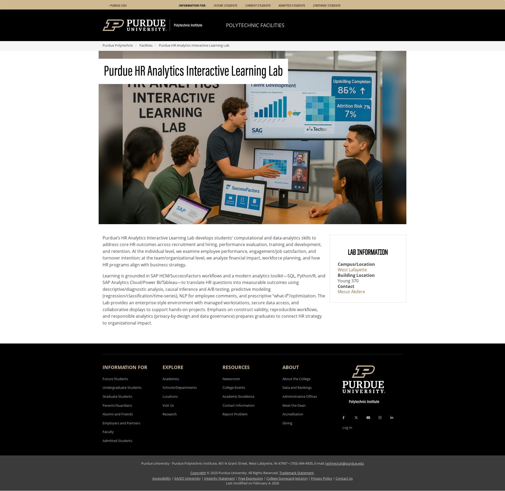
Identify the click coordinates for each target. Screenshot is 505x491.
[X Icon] (357, 417)
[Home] (162, 25)
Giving (287, 423)
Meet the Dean (294, 405)
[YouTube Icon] (368, 417)
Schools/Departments (180, 387)
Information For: (192, 5)
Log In (347, 427)
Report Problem (235, 414)
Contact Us (344, 478)
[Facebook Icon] (343, 417)
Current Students (258, 5)
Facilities (146, 45)
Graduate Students (117, 396)
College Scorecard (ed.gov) (286, 478)
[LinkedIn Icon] (391, 417)
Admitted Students (292, 5)
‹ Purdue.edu (118, 5)
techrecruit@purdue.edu (344, 463)
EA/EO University (187, 478)
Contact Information (239, 405)
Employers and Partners (121, 423)
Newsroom (231, 378)
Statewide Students (327, 5)
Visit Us (168, 405)
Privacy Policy (321, 478)
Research (170, 414)
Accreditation (292, 414)
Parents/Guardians (117, 405)
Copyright (198, 472)
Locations (170, 396)
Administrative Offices (299, 396)
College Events (234, 387)
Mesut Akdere (351, 291)
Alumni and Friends (118, 414)
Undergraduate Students (122, 387)
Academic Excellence (238, 396)
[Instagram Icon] (379, 417)
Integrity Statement (219, 478)
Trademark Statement (296, 472)
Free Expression (250, 478)
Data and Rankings (297, 387)
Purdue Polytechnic (118, 45)
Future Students (225, 5)
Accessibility (161, 478)
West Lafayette (352, 270)
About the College (296, 378)
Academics (171, 378)
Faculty (108, 431)
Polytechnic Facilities (255, 25)
